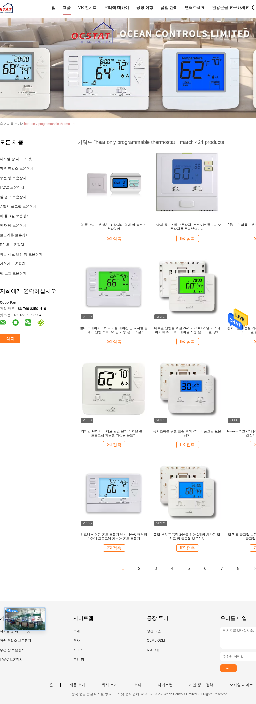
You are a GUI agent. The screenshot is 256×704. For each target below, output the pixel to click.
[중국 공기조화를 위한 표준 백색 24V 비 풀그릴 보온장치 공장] (187, 389)
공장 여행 (145, 7)
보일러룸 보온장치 (14, 235)
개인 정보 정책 (201, 685)
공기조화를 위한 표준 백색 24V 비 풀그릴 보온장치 (187, 433)
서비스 (78, 650)
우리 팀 (79, 659)
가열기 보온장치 (13, 264)
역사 (77, 640)
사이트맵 (165, 685)
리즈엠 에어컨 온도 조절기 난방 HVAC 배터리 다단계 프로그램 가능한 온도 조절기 (113, 536)
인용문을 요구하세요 (230, 7)
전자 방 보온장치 (13, 225)
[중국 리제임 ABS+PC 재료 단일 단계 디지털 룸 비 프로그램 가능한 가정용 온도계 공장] (114, 389)
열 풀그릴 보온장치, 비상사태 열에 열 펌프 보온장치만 (113, 227)
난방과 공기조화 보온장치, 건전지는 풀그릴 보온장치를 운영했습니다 (187, 227)
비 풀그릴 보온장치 (15, 216)
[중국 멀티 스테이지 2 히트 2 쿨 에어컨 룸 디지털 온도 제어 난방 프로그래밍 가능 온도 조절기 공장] (114, 286)
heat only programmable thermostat (50, 124)
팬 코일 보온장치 (13, 273)
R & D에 (153, 650)
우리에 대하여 (116, 7)
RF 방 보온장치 (12, 245)
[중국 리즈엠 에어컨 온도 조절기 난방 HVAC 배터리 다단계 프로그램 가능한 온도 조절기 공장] (114, 492)
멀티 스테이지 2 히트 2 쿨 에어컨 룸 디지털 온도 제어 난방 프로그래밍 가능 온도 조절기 (114, 330)
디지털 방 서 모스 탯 (16, 159)
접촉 (10, 338)
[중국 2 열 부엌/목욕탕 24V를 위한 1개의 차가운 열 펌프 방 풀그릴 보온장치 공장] (187, 492)
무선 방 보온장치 (13, 178)
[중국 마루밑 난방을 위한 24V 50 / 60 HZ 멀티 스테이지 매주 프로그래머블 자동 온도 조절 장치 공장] (187, 286)
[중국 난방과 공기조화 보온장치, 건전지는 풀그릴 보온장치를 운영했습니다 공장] (187, 183)
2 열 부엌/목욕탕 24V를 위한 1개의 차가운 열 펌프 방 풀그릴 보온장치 (187, 536)
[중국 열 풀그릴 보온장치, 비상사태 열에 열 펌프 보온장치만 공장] (114, 183)
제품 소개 (78, 685)
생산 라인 (154, 631)
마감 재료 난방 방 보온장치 (21, 254)
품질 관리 (169, 7)
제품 (67, 7)
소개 (77, 631)
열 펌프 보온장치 (13, 197)
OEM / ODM (156, 640)
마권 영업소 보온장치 (17, 168)
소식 (138, 685)
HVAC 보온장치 (12, 187)
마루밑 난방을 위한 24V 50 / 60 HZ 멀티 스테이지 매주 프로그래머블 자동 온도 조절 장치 (187, 330)
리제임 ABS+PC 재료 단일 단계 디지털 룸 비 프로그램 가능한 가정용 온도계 (114, 433)
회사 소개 (110, 685)
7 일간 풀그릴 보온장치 (18, 206)
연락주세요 (195, 7)
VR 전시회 (87, 7)
